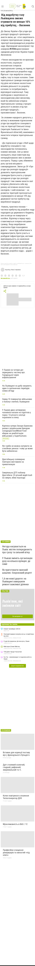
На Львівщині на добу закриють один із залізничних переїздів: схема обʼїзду (17, 388)
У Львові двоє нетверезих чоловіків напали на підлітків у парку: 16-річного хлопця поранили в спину (16, 414)
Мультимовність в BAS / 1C (15, 824)
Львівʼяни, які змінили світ (12, 603)
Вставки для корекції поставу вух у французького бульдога (16, 753)
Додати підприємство (17, 666)
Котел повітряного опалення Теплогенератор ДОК (16, 796)
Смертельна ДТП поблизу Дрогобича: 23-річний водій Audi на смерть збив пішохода (17, 475)
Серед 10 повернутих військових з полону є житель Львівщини (17, 400)
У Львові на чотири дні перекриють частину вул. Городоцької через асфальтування (13, 374)
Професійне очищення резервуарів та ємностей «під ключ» (16, 852)
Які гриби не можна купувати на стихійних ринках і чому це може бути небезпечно (17, 448)
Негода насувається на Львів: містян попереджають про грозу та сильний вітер (17, 549)
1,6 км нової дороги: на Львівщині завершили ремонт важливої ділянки (15, 581)
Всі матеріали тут (17, 616)
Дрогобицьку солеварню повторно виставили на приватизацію (13, 462)
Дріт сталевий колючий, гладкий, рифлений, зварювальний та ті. (14, 767)
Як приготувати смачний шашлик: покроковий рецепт (17, 571)
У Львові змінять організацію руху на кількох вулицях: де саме (17, 561)
